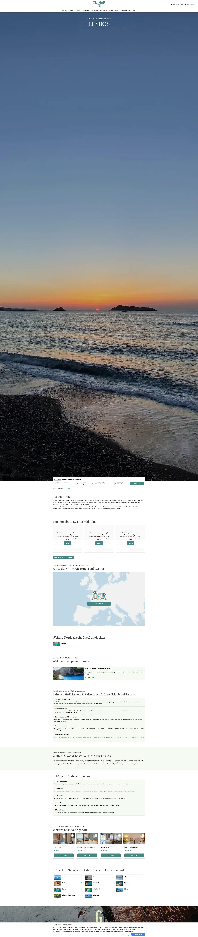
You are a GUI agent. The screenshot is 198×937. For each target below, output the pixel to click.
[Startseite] (53, 488)
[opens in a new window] (64, 838)
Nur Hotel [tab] (64, 479)
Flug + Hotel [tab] (57, 479)
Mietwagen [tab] (78, 479)
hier (131, 931)
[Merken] (72, 835)
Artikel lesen (91, 677)
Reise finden (137, 483)
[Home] (99, 4)
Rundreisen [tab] (71, 479)
